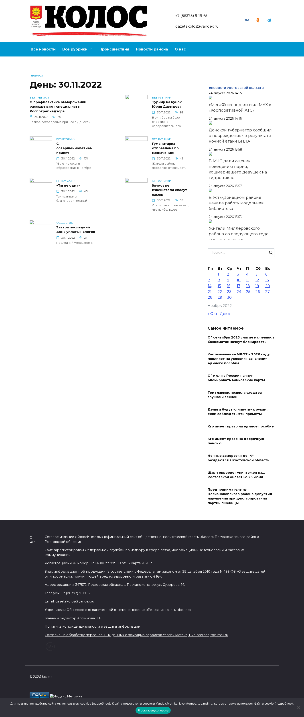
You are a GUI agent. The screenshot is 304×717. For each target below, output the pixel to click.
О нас (180, 49)
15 (219, 286)
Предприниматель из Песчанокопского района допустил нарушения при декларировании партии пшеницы (240, 496)
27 (267, 292)
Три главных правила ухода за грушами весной (235, 395)
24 (239, 292)
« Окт (212, 314)
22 (220, 292)
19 (257, 286)
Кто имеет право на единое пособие (241, 426)
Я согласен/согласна (153, 710)
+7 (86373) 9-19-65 (191, 16)
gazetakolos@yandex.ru (197, 26)
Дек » (225, 314)
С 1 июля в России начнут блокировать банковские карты (236, 378)
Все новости (43, 49)
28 (210, 297)
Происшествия (114, 49)
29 (220, 297)
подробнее (101, 703)
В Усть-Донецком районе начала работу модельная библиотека (236, 203)
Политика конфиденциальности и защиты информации (92, 626)
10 (239, 280)
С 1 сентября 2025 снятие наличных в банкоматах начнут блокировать (241, 339)
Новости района (152, 49)
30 (229, 297)
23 (229, 292)
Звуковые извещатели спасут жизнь (169, 190)
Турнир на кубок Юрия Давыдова (167, 104)
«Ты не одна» (68, 186)
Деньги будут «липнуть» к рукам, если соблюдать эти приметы (238, 411)
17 (238, 286)
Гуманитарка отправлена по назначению (165, 148)
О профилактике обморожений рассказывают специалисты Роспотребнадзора (58, 106)
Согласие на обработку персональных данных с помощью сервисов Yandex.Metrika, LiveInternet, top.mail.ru (136, 635)
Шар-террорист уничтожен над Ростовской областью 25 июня (236, 475)
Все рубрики (74, 49)
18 (248, 286)
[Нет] (298, 707)
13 (267, 280)
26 (257, 292)
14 (209, 286)
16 (228, 286)
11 (247, 280)
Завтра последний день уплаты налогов (75, 230)
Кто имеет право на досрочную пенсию (236, 441)
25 (248, 292)
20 (267, 286)
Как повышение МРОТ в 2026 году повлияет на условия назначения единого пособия (239, 358)
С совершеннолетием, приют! (74, 148)
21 (209, 292)
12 (257, 280)
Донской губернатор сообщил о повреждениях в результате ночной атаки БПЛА (240, 136)
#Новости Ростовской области (236, 88)
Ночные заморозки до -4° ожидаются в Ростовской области (239, 458)
